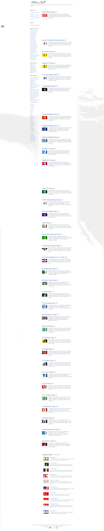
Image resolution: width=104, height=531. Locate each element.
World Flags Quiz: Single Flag (33, 65)
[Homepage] (38, 3)
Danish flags (32, 37)
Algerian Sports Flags (33, 77)
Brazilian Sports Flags (34, 94)
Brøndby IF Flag (49, 63)
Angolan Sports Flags (33, 79)
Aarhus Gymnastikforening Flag (54, 40)
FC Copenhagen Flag (51, 75)
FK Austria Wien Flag (50, 211)
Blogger (60, 526)
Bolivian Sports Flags (33, 92)
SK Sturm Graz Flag (50, 280)
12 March (31, 119)
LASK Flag (47, 223)
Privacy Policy (32, 140)
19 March (31, 117)
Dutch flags (32, 38)
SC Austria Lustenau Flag (52, 234)
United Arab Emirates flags (34, 53)
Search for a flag (35, 25)
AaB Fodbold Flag (49, 12)
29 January (32, 128)
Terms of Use (32, 139)
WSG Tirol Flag (48, 326)
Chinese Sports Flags (33, 100)
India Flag (53, 457)
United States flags (33, 56)
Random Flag (32, 136)
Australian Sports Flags (33, 83)
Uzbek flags (32, 57)
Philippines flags (33, 46)
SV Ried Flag (48, 292)
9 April (31, 113)
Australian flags (32, 30)
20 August (32, 107)
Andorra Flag (54, 468)
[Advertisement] (58, 28)
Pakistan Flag (54, 463)
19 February (32, 123)
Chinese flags (32, 35)
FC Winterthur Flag (50, 406)
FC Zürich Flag (48, 418)
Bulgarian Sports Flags (34, 96)
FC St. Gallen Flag (49, 395)
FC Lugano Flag (49, 360)
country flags (32, 58)
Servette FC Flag (49, 441)
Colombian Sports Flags (33, 103)
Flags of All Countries (55, 480)
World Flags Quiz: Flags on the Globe (33, 70)
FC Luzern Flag (48, 372)
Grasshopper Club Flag (51, 429)
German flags (32, 42)
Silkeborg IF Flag (49, 160)
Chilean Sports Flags (33, 99)
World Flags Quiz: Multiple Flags (33, 68)
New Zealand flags (33, 44)
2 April (31, 114)
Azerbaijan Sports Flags (34, 86)
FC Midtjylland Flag (50, 86)
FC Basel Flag (48, 349)
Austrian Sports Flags (34, 84)
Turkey (52, 527)
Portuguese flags (33, 47)
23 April (31, 110)
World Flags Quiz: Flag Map (33, 72)
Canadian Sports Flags (33, 98)
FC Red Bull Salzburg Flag (52, 200)
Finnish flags (32, 39)
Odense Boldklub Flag (51, 137)
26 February (32, 122)
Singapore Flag (54, 504)
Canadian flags (32, 33)
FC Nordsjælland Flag (51, 114)
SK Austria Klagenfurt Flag (54, 257)
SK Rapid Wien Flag (50, 269)
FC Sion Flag (48, 383)
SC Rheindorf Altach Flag (52, 246)
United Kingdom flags (34, 54)
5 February (32, 126)
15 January (32, 131)
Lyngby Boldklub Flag (51, 126)
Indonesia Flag (54, 498)
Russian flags (32, 48)
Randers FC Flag (49, 149)
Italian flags (32, 43)
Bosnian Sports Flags (33, 93)
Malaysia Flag (54, 487)
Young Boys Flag (49, 338)
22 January (32, 129)
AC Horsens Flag (49, 52)
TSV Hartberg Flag (50, 303)
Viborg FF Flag (48, 188)
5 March (31, 120)
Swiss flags (32, 51)
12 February (32, 125)
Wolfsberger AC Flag (50, 315)
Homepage (32, 134)
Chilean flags (32, 34)
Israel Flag (53, 510)
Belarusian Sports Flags (34, 89)
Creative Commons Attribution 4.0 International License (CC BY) (59, 524)
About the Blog (32, 137)
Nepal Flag (53, 474)
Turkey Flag (53, 492)
